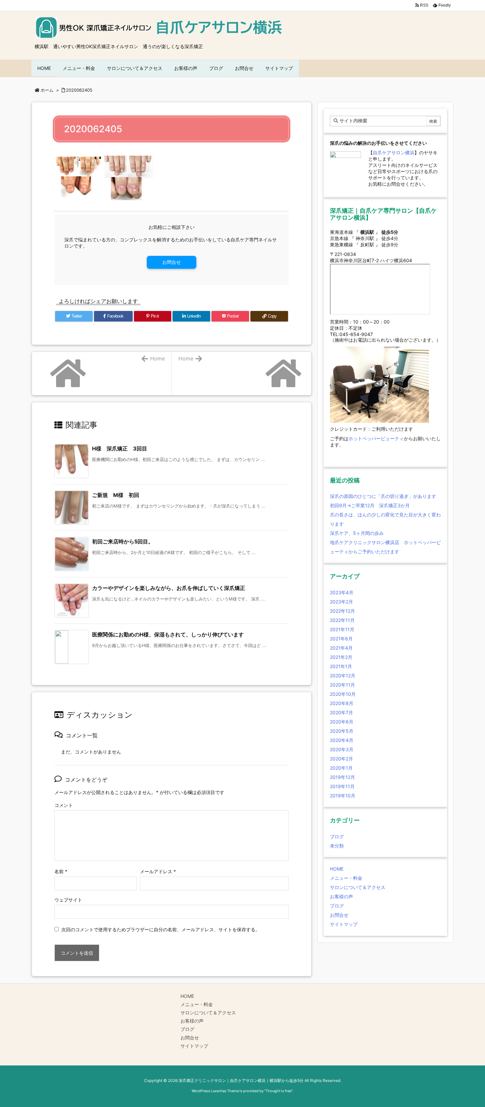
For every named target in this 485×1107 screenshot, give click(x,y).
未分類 (337, 845)
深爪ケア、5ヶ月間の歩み (357, 533)
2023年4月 (341, 592)
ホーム (47, 90)
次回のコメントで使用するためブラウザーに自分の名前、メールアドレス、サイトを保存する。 (160, 929)
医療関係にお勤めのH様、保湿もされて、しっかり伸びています (168, 634)
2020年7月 (341, 712)
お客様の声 (341, 896)
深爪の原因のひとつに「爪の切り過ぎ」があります (383, 496)
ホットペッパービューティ (376, 438)
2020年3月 (341, 749)
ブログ (337, 836)
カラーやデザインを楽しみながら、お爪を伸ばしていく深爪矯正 (168, 588)
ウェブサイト (68, 900)
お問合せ (171, 262)
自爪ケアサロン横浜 (393, 152)
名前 (60, 871)
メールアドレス (158, 871)
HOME (336, 869)
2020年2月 (341, 758)
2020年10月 (343, 694)
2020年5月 (341, 731)
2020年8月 (341, 703)
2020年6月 (341, 721)
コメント (63, 805)
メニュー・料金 (346, 878)
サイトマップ (344, 924)
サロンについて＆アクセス (357, 887)
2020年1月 (341, 768)
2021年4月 (341, 648)
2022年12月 (342, 611)
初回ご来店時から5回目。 (122, 541)
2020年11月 (342, 685)
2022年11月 (342, 620)
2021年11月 (342, 629)
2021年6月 (341, 638)
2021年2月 (341, 657)
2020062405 (79, 90)
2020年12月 (342, 675)
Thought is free (278, 1091)
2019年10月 (342, 795)
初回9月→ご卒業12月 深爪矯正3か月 (370, 505)
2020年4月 (341, 740)
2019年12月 (342, 777)
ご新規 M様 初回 (115, 495)
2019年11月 (342, 786)
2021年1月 (341, 666)
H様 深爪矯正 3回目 (119, 448)
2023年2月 (341, 601)
